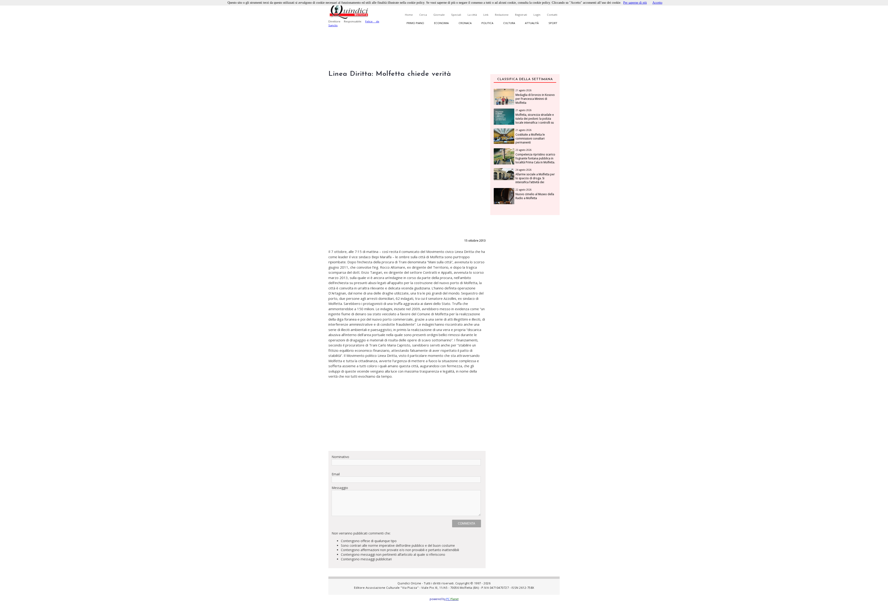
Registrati (521, 14)
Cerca (423, 14)
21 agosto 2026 (523, 90)
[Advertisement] (407, 414)
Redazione (502, 14)
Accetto (657, 2)
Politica (487, 23)
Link (485, 14)
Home (409, 14)
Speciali (456, 14)
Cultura (509, 23)
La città (472, 14)
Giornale (439, 14)
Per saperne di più (635, 2)
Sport (553, 23)
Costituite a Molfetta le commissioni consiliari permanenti (530, 138)
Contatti (552, 14)
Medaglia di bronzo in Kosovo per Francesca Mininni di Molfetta (535, 99)
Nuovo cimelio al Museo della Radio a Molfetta (534, 196)
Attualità (532, 23)
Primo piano (415, 23)
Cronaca (465, 23)
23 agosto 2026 (523, 150)
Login (536, 14)
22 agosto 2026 (523, 189)
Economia (441, 23)
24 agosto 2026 (523, 169)
